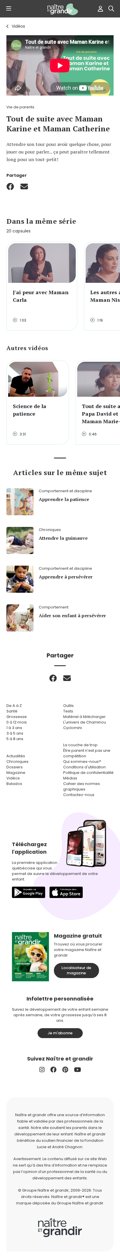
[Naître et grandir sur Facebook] (53, 1070)
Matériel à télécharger (84, 716)
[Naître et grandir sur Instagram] (42, 1070)
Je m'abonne (60, 1033)
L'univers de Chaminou (84, 722)
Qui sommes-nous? (82, 761)
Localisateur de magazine (76, 970)
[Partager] (10, 186)
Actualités (15, 756)
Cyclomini (72, 728)
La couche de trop (80, 745)
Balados (14, 783)
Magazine (15, 772)
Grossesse (16, 716)
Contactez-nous (78, 795)
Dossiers (14, 767)
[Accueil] (60, 9)
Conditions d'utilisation (84, 767)
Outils (68, 705)
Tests (68, 711)
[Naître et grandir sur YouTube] (77, 1070)
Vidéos (18, 26)
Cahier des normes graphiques (81, 786)
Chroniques (17, 761)
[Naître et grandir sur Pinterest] (65, 1070)
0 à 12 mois (16, 722)
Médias (70, 778)
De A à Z (14, 705)
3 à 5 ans (14, 733)
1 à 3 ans (14, 728)
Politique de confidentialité (88, 772)
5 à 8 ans (14, 739)
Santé (11, 711)
